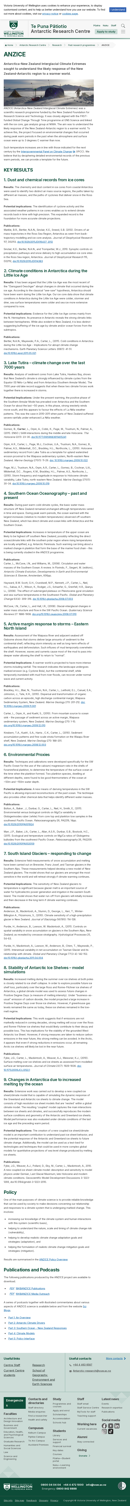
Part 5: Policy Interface (21, 1338)
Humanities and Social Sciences (12, 1446)
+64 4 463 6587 (82, 1364)
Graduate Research (14, 1441)
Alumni (82, 1437)
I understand (118, 9)
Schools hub (59, 1422)
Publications (108, 1411)
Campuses (36, 1428)
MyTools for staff (86, 1411)
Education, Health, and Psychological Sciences (13, 1434)
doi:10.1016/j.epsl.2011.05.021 (20, 353)
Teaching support (86, 1415)
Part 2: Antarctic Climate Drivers (26, 1322)
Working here (86, 1424)
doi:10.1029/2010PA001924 (19, 824)
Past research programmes (81, 45)
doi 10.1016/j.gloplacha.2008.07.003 (53, 598)
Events (105, 1403)
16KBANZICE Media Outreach (29, 1293)
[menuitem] (8, 1500)
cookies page (70, 13)
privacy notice (50, 13)
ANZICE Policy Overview (53, 1259)
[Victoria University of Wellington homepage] (13, 29)
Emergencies (14, 1403)
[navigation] (123, 31)
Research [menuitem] (38, 1365)
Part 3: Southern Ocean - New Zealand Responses (37, 1328)
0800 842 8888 (66, 1488)
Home (10, 45)
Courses (57, 1454)
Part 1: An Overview (19, 1317)
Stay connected (85, 1441)
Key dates (58, 1450)
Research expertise (112, 1407)
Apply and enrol (61, 1410)
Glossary (43, 1500)
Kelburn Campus (37, 1432)
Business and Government (11, 1426)
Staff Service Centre (88, 1407)
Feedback (31, 1500)
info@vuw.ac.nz (96, 1484)
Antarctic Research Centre (32, 45)
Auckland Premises (38, 1444)
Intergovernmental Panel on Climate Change (46, 151)
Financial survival (62, 1446)
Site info (8, 1500)
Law (6, 1452)
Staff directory (36, 1407)
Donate (83, 1455)
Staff (113, 25)
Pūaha (96, 25)
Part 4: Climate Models (21, 1333)
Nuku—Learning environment (61, 1466)
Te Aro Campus (36, 1440)
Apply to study (106, 31)
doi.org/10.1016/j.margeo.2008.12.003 (25, 744)
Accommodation (61, 1418)
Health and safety (37, 1419)
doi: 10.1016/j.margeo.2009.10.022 (69, 460)
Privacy (54, 1500)
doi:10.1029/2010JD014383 (28, 261)
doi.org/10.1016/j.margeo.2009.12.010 (24, 725)
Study (57, 1399)
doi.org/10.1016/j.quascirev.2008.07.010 (54, 614)
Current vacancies (87, 1428)
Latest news (110, 1399)
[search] (123, 26)
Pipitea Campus (36, 1436)
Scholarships (60, 1414)
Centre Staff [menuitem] (12, 1365)
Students (59, 1431)
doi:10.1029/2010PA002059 (19, 843)
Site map (19, 1500)
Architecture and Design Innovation (13, 1419)
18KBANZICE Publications (27, 1288)
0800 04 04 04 (51, 1484)
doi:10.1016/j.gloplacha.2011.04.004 (23, 957)
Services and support (60, 1440)
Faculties (10, 1414)
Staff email (83, 1403)
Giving (81, 1450)
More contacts (114, 1358)
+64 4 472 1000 (73, 1484)
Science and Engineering (10, 1457)
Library (56, 1435)
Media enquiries (36, 1411)
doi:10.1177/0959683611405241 (48, 437)
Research (57, 45)
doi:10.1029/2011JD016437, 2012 (35, 241)
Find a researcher (37, 1415)
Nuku (105, 25)
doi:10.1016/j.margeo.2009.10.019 (30, 483)
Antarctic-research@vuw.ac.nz (92, 1370)
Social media (111, 1420)
